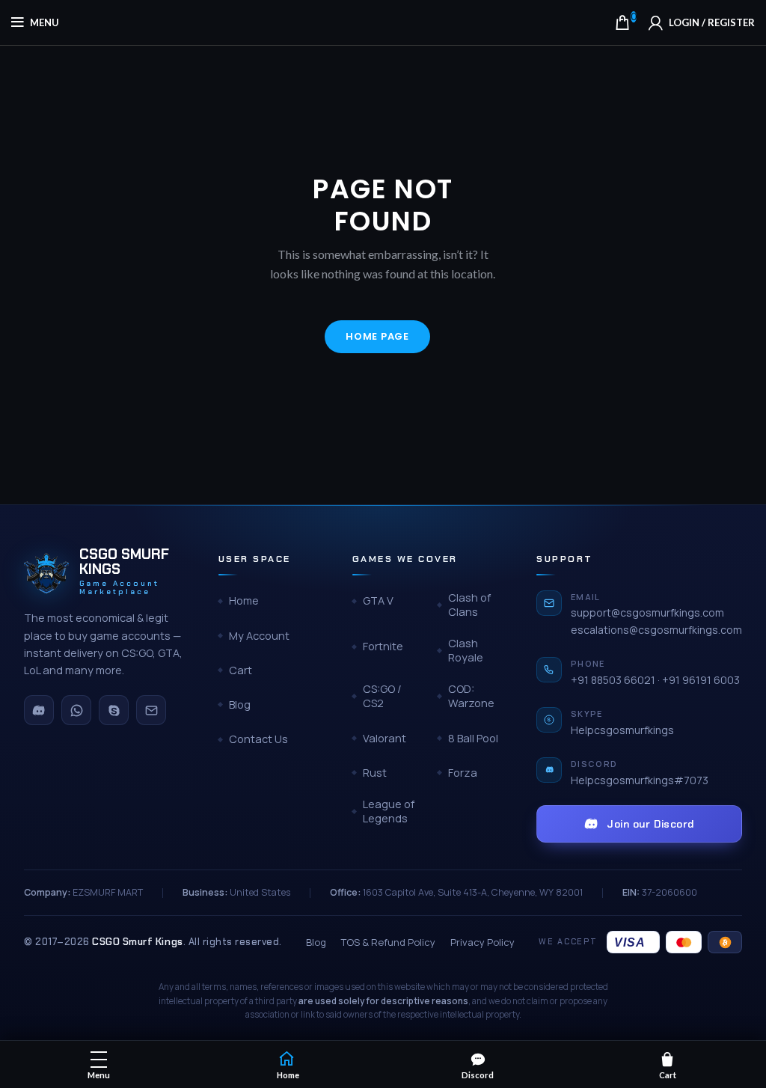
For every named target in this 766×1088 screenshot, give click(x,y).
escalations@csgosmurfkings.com (656, 630)
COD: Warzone (471, 696)
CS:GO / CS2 (382, 696)
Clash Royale (465, 650)
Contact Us (258, 739)
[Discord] (39, 710)
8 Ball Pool (473, 738)
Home (244, 600)
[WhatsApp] (76, 710)
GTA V (378, 600)
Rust (375, 772)
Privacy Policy (482, 942)
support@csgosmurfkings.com (647, 612)
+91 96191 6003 (701, 680)
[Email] (151, 710)
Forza (462, 772)
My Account (259, 636)
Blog (240, 704)
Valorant (384, 738)
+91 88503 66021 (613, 680)
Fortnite (383, 646)
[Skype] (114, 710)
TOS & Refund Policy (388, 942)
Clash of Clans (469, 605)
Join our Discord (650, 824)
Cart (240, 670)
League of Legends (388, 811)
